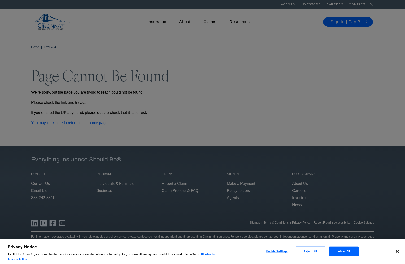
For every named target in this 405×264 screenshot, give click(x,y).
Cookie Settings (277, 251)
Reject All (310, 251)
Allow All (344, 251)
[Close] (397, 251)
